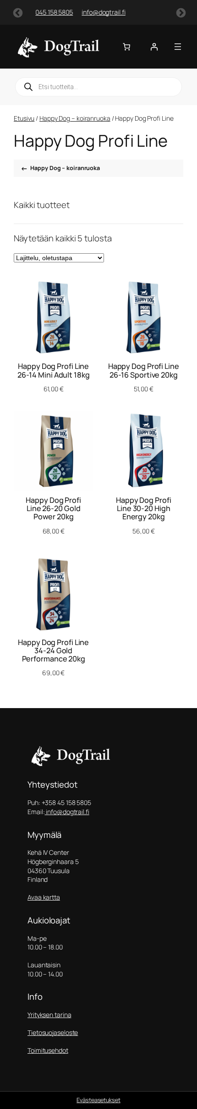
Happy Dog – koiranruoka (74, 118)
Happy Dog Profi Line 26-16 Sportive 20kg (143, 370)
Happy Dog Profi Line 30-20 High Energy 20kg (143, 508)
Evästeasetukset (98, 1100)
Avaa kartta (43, 897)
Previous (17, 12)
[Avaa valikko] (177, 46)
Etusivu (24, 118)
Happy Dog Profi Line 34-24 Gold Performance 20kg (53, 650)
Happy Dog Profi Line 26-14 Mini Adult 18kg (53, 370)
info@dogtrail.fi (45, 12)
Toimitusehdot (47, 1050)
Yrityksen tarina (49, 1014)
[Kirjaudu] (154, 46)
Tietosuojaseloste (52, 1032)
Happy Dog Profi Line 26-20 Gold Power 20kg (53, 508)
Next (180, 12)
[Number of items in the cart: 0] (126, 46)
